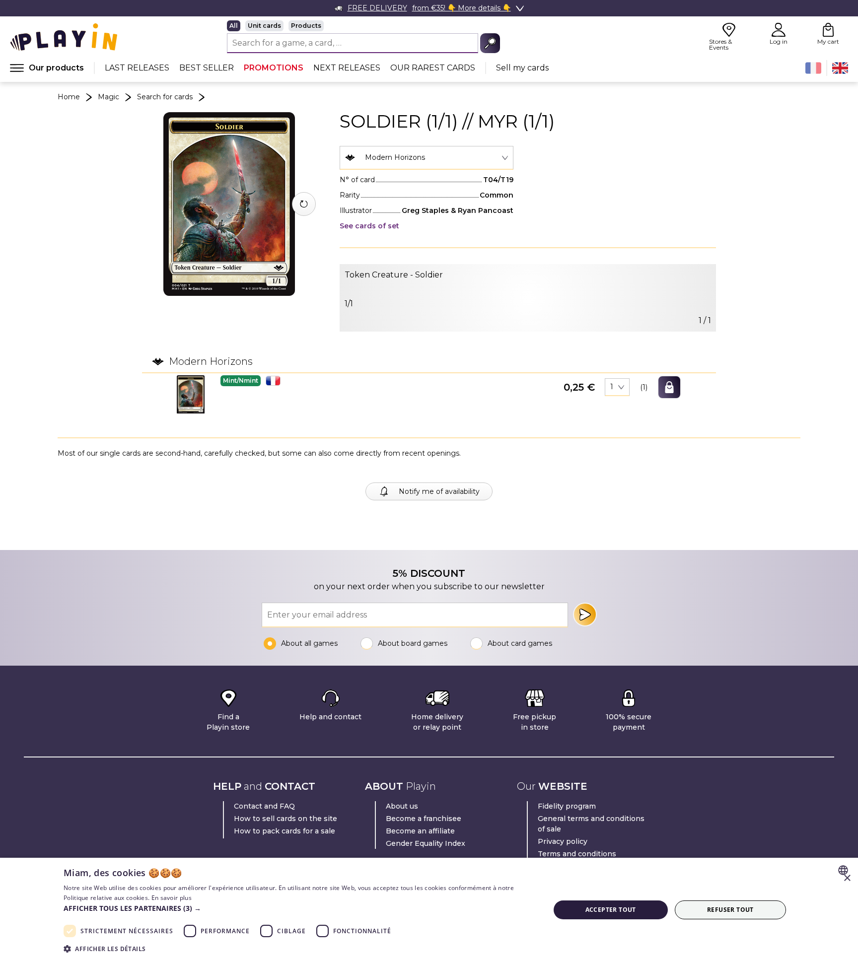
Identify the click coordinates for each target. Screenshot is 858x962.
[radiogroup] (363, 25)
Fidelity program (567, 806)
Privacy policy (562, 841)
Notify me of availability (439, 491)
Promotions (273, 67)
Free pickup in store (534, 722)
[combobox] (426, 158)
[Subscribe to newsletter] (585, 614)
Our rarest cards (432, 67)
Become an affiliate (420, 830)
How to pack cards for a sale (284, 830)
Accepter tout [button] (610, 909)
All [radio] (233, 25)
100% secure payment (628, 722)
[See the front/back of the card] (304, 204)
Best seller (206, 67)
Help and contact (330, 716)
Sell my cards (522, 67)
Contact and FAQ (264, 806)
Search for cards (165, 96)
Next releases (346, 67)
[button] (191, 394)
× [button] (847, 878)
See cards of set (369, 225)
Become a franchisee (423, 818)
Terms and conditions (577, 853)
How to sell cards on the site (285, 818)
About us (402, 806)
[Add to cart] (669, 387)
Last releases (137, 67)
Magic (108, 96)
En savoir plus (171, 897)
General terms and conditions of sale (591, 823)
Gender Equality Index (425, 843)
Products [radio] (306, 25)
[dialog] (429, 910)
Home (69, 96)
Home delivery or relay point (437, 722)
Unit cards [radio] (264, 25)
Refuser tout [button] (730, 909)
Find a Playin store (228, 722)
